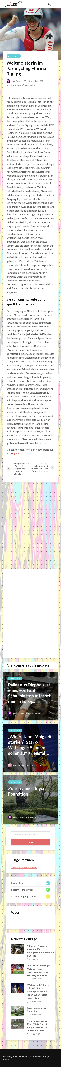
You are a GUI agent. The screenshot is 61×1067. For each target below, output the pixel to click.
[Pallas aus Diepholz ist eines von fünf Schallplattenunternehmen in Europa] (30, 695)
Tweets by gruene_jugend (24, 867)
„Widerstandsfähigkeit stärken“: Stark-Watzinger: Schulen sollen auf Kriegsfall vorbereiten (38, 991)
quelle (16, 453)
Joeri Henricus (19, 765)
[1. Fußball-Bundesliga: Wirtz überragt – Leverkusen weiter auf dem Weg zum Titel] (17, 968)
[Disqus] (30, 525)
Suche (30, 842)
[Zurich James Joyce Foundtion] (30, 799)
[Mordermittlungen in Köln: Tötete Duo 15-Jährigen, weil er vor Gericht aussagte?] (17, 1023)
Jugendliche (13, 56)
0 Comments (15, 85)
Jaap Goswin (16, 81)
